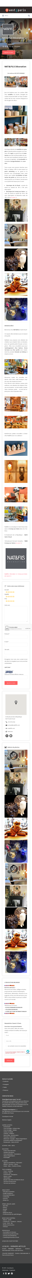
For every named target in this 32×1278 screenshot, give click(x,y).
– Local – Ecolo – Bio (7, 1223)
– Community (5, 1197)
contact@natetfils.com (14, 725)
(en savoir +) (8, 576)
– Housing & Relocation (8, 1195)
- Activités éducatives (8, 1152)
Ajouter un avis (8, 52)
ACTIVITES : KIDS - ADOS (8, 1145)
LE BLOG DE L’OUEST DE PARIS (10, 1241)
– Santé (4, 1211)
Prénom (7, 634)
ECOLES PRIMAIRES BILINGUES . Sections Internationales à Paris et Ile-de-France (16, 1249)
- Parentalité (6, 1157)
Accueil (7, 590)
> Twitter (4, 1087)
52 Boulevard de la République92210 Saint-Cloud (10, 42)
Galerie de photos (13, 747)
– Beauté (4, 1209)
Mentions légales (6, 1120)
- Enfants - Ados (7, 1173)
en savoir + (13, 197)
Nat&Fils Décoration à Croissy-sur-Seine (16, 574)
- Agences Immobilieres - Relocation (12, 1162)
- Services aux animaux (9, 1183)
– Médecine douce (7, 1212)
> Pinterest (5, 1090)
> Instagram (5, 1084)
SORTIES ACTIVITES (7, 1125)
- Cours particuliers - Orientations (12, 1154)
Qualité (7, 594)
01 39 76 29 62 (11, 722)
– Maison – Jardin (6, 1220)
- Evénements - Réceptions (10, 1174)
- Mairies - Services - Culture (10, 1164)
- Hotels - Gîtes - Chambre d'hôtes (12, 1166)
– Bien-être (5, 1205)
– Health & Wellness (7, 1193)
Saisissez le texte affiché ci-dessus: (14, 674)
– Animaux (5, 1226)
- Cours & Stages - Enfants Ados (11, 1128)
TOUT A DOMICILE (6, 1169)
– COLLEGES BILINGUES (11, 1009)
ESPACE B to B (6, 1230)
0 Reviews (17, 46)
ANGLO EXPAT (6, 1190)
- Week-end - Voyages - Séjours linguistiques (15, 1138)
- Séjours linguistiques (9, 1156)
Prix (6, 599)
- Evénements (6, 1126)
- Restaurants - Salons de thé (11, 1142)
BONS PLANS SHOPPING (8, 1218)
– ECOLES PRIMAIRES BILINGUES (13, 1007)
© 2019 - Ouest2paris (8, 1268)
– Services (5, 1198)
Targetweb (12, 1270)
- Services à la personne (9, 1181)
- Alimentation (6, 1178)
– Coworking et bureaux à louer (10, 1237)
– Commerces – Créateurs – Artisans (12, 1221)
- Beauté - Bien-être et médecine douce (13, 1179)
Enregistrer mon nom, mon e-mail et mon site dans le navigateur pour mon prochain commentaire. (16, 661)
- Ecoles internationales (9, 1150)
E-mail (7, 641)
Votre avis (7, 605)
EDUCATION (5, 1149)
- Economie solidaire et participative (12, 1140)
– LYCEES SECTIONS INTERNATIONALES (16, 1011)
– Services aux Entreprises (9, 1235)
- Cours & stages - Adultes (10, 1130)
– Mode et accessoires (8, 1225)
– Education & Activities (8, 1191)
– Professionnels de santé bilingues (12, 1214)
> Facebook (5, 1081)
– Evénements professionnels (10, 1234)
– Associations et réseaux (9, 1232)
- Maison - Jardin (7, 1176)
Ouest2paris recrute (7, 1116)
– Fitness (4, 1207)
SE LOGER (4, 1161)
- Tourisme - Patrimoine (9, 1137)
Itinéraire (10, 731)
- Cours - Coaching (8, 1171)
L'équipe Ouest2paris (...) (9, 1109)
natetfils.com (11, 728)
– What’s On (5, 1200)
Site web (7, 649)
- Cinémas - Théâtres (8, 1133)
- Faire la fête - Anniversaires (10, 1135)
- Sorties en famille (8, 1132)
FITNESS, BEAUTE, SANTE (8, 1204)
